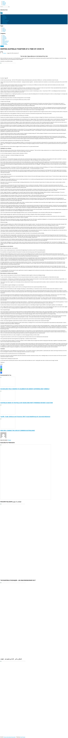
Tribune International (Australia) (9, 737)
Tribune (4, 53)
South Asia (4, 17)
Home (3, 1)
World (3, 19)
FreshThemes (22, 737)
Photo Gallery (4, 23)
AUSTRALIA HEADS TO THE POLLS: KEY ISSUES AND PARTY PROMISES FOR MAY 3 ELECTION (26, 402)
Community (4, 22)
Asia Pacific (4, 18)
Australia (4, 16)
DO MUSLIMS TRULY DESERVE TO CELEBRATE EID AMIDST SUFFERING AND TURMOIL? (25, 389)
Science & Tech (5, 21)
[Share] (34, 373)
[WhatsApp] (34, 369)
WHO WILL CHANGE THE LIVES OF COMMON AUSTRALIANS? (17, 430)
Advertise (4, 3)
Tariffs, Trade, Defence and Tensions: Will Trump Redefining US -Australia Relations (25, 416)
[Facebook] (34, 366)
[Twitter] (34, 368)
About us (4, 2)
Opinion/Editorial (5, 20)
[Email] (34, 371)
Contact (3, 4)
